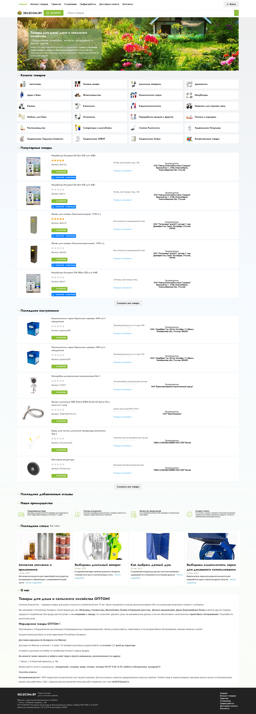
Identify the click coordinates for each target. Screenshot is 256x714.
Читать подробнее (33, 583)
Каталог (56, 12)
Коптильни (89, 106)
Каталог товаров (39, 4)
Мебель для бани (37, 116)
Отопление (89, 116)
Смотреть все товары (128, 303)
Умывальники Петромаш (208, 127)
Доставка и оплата (109, 4)
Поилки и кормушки (205, 116)
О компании (70, 4)
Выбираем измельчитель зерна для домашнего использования (211, 567)
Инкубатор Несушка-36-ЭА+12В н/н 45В (73, 184)
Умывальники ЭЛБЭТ (94, 138)
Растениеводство (36, 127)
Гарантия (56, 4)
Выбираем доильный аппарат (98, 564)
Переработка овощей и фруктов (156, 116)
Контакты (128, 4)
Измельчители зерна (150, 95)
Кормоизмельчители (150, 106)
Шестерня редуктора (62, 459)
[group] (33, 166)
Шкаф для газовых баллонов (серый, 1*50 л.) (76, 214)
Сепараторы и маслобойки (97, 127)
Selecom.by (32, 13)
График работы (88, 4)
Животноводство (92, 95)
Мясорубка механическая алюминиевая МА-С (75, 376)
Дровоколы (201, 84)
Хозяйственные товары (207, 138)
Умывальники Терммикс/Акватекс (45, 138)
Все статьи (55, 525)
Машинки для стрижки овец (210, 106)
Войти (233, 4)
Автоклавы (35, 84)
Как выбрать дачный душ (151, 564)
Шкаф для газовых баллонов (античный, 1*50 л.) (77, 243)
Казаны (31, 106)
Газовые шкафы (91, 84)
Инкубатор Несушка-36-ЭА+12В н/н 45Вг (73, 155)
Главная (23, 4)
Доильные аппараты (150, 84)
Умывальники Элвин (150, 138)
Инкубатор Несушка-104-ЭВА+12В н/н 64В (74, 272)
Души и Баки (34, 95)
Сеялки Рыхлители (149, 127)
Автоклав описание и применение (35, 567)
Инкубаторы (201, 95)
